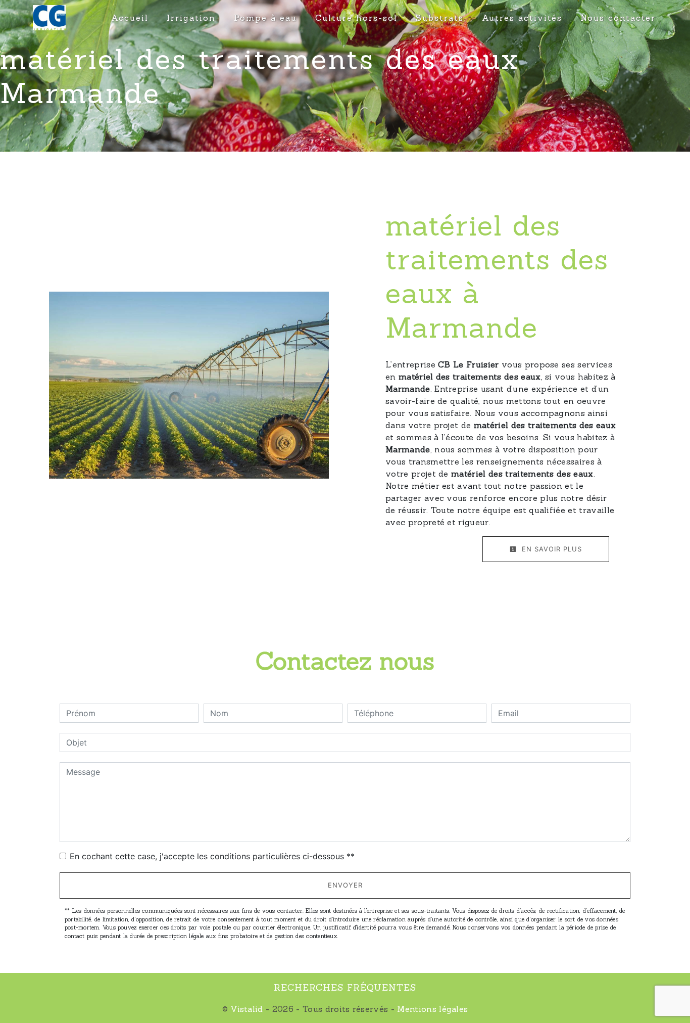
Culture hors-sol (356, 18)
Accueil (130, 18)
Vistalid (246, 1009)
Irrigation (191, 18)
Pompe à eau (265, 18)
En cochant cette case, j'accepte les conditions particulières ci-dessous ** (212, 856)
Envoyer (345, 885)
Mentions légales (431, 1009)
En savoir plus (550, 549)
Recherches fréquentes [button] (345, 987)
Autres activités (522, 18)
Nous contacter (618, 18)
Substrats (440, 18)
